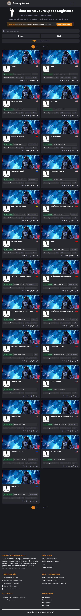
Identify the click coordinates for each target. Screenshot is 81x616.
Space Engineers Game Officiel (53, 577)
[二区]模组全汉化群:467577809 (22, 311)
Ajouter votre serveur (49, 559)
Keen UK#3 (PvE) (57, 346)
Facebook (47, 603)
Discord (47, 597)
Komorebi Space (57, 171)
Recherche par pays (8, 600)
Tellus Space (16, 381)
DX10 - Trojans (16, 241)
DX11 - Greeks (55, 136)
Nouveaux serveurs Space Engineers (14, 597)
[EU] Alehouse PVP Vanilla (21, 276)
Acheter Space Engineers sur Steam (54, 583)
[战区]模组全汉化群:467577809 (61, 206)
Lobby (13, 66)
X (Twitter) (48, 600)
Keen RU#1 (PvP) (17, 171)
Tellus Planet (55, 381)
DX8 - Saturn (16, 417)
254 (44, 47)
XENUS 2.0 (14, 486)
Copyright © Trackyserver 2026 (40, 612)
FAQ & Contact (47, 567)
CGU (43, 564)
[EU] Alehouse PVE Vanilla (60, 276)
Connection (9, 74)
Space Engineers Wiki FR (50, 580)
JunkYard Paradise (18, 206)
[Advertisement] (41, 531)
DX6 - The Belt (16, 101)
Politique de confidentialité (51, 561)
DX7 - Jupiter (55, 452)
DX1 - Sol (53, 101)
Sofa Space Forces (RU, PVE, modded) (26, 346)
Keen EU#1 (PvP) (17, 136)
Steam (46, 606)
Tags (22, 36)
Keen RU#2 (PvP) (17, 452)
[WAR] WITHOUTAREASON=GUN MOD (64, 417)
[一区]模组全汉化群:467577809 (61, 311)
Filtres (61, 36)
